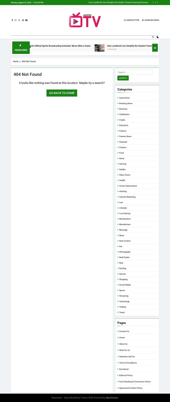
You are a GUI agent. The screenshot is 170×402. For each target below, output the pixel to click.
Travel (122, 312)
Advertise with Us (127, 356)
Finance (122, 147)
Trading (122, 307)
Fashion (122, 131)
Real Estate (124, 257)
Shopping (123, 279)
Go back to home (62, 93)
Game (121, 158)
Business (123, 109)
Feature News (125, 136)
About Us (123, 344)
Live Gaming (124, 213)
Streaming (123, 296)
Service (122, 274)
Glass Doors (124, 175)
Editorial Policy (126, 375)
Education (123, 125)
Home (122, 337)
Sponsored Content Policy (130, 388)
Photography (124, 252)
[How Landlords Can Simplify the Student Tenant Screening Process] (92, 49)
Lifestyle (123, 208)
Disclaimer (124, 369)
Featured (123, 142)
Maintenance (125, 219)
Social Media (125, 285)
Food (121, 153)
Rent (121, 263)
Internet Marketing (127, 197)
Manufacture (124, 224)
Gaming (122, 164)
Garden (122, 169)
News (121, 235)
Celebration (124, 114)
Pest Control (124, 241)
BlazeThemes (112, 398)
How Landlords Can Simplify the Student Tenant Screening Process (118, 2)
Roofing (122, 268)
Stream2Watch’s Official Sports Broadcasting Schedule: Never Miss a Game (47, 46)
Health (122, 180)
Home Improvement (128, 186)
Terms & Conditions (128, 363)
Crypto (122, 120)
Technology (124, 301)
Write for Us (124, 350)
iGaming (123, 191)
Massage (123, 230)
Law (121, 202)
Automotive (124, 98)
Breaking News (126, 103)
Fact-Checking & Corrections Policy (135, 381)
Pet (120, 246)
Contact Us (124, 331)
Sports (122, 290)
